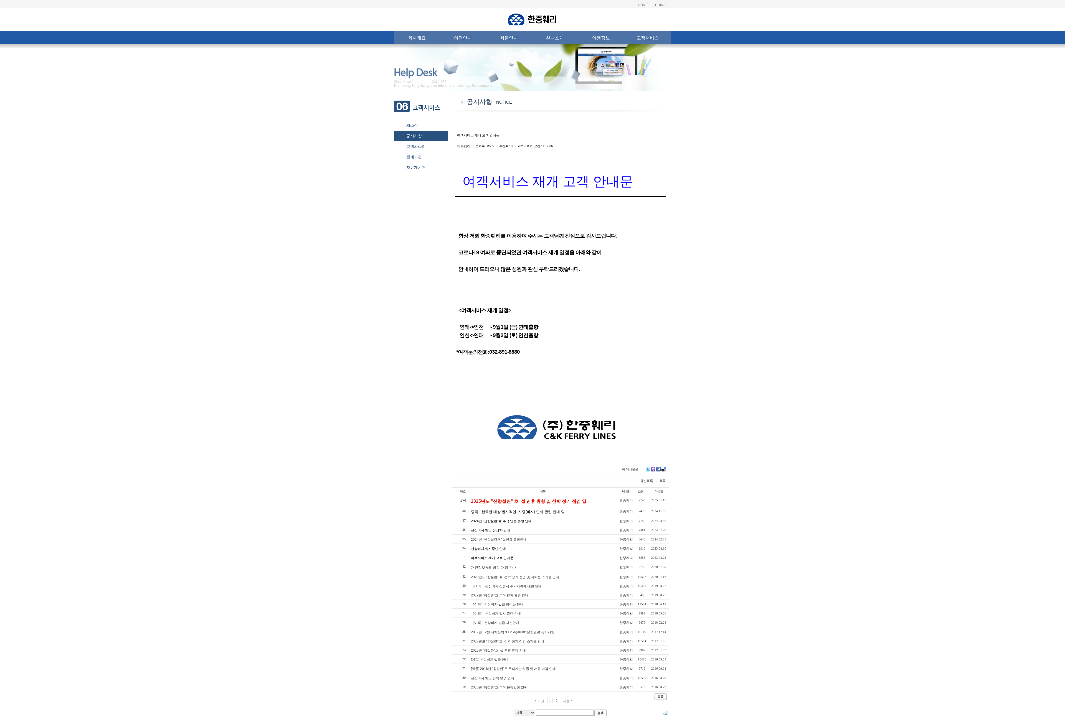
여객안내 (463, 38)
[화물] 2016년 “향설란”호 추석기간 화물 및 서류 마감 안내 (513, 669)
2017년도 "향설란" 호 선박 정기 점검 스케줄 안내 (507, 641)
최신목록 (646, 481)
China (660, 5)
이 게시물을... (631, 469)
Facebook (658, 469)
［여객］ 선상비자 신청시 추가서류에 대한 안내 (506, 586)
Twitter (648, 469)
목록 (662, 481)
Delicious (663, 469)
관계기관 (414, 157)
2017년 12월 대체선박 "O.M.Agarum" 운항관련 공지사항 (512, 632)
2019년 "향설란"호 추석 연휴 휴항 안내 (499, 595)
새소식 (412, 125)
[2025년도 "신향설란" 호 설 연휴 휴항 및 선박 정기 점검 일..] (530, 497)
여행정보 (601, 38)
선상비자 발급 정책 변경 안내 (492, 678)
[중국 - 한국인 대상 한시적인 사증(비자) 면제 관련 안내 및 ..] (519, 508)
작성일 (659, 491)
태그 (665, 713)
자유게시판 (416, 167)
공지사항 (414, 136)
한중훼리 (463, 146)
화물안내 (509, 38)
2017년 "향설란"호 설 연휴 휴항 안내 (498, 650)
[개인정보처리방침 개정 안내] (493, 563)
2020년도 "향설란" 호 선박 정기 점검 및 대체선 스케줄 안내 (515, 577)
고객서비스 (648, 38)
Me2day (653, 469)
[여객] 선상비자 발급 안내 (489, 660)
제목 (543, 491)
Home (643, 5)
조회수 (642, 491)
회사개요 (417, 38)
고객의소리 (416, 146)
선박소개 (555, 38)
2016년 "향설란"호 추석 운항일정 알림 (499, 687)
